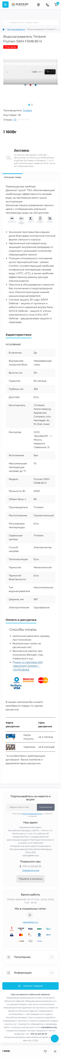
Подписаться (45, 807)
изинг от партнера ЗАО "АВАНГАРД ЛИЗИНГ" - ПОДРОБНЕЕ (28, 666)
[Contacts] (47, 4)
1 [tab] (29, 105)
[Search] (5, 22)
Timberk (27, 110)
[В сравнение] (55, 1051)
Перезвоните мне (30, 870)
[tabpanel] (30, 72)
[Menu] (5, 4)
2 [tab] (32, 105)
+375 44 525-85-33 (31, 866)
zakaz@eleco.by (30, 922)
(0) (15, 120)
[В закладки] (45, 1051)
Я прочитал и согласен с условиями (32, 815)
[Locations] (38, 4)
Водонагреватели (16, 29)
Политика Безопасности (32, 814)
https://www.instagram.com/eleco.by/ (30, 915)
